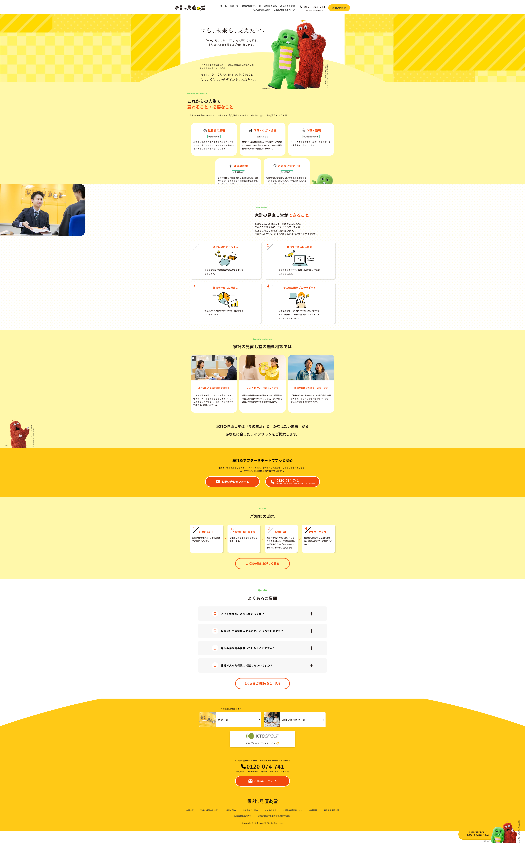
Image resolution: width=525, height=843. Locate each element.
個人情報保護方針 (331, 810)
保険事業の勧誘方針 (242, 816)
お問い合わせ (339, 7)
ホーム (223, 5)
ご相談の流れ (270, 5)
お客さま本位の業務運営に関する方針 (274, 816)
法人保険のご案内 (261, 9)
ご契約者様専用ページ (284, 9)
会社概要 (313, 810)
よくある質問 (270, 810)
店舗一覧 (234, 5)
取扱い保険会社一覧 (251, 5)
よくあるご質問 (287, 5)
